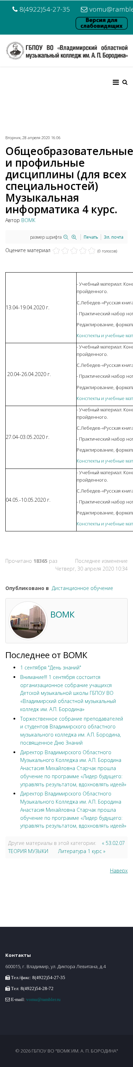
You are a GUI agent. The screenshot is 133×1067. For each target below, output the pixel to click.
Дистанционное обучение (82, 588)
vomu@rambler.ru (43, 999)
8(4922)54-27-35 (45, 9)
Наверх (119, 870)
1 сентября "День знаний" (50, 667)
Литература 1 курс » (81, 851)
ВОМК (28, 220)
